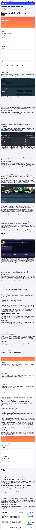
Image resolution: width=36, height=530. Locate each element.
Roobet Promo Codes (13, 515)
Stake (19, 517)
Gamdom (19, 526)
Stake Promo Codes (13, 526)
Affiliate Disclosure (5, 522)
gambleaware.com (29, 524)
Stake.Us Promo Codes (13, 527)
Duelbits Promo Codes (13, 516)
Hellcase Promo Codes (13, 521)
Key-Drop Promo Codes (13, 522)
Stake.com (11, 9)
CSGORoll (16, 9)
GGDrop (19, 521)
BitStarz (19, 527)
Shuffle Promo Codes (13, 518)
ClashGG (19, 522)
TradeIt (19, 523)
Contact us (3, 517)
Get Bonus (3, 37)
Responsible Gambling (5, 521)
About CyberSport (5, 515)
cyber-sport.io (29, 527)
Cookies (3, 518)
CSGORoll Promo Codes (13, 513)
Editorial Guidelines (5, 516)
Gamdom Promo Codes (13, 523)
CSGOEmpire (20, 515)
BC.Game (19, 518)
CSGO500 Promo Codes (13, 517)
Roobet (19, 516)
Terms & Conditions (5, 523)
